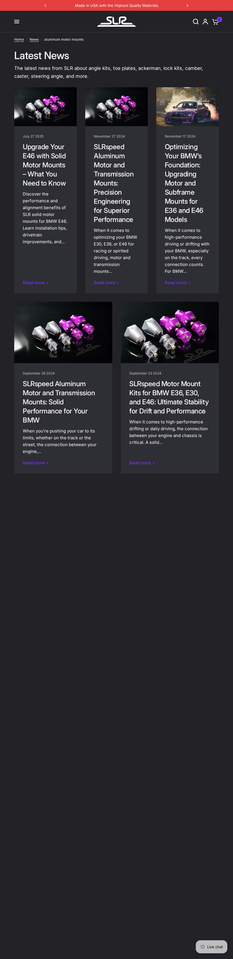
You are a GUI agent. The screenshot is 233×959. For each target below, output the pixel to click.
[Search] (196, 21)
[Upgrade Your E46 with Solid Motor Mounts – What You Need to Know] (45, 106)
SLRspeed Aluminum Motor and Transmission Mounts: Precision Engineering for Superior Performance (114, 183)
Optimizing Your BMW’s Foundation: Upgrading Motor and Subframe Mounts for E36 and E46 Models (184, 183)
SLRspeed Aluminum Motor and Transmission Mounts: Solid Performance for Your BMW (59, 402)
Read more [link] (34, 282)
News (34, 39)
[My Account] (205, 21)
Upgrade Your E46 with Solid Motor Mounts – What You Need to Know (44, 165)
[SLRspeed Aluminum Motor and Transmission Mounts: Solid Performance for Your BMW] (63, 332)
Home (19, 39)
